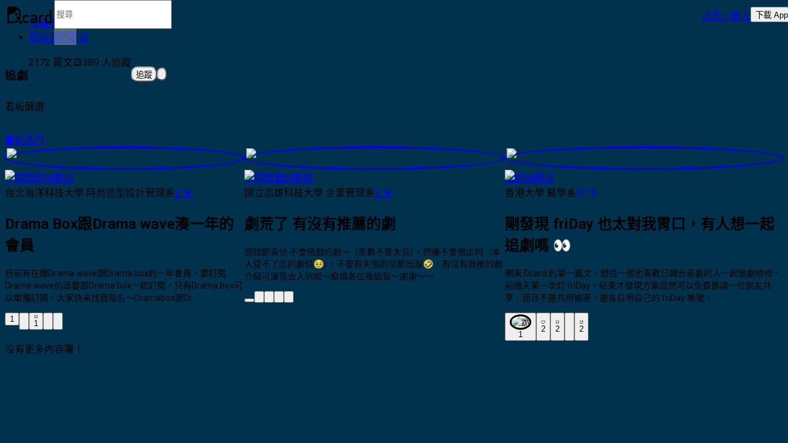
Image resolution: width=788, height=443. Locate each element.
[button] (726, 14)
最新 (15, 140)
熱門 (34, 140)
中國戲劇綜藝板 (39, 178)
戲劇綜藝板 (529, 178)
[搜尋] (65, 37)
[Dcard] (29, 15)
